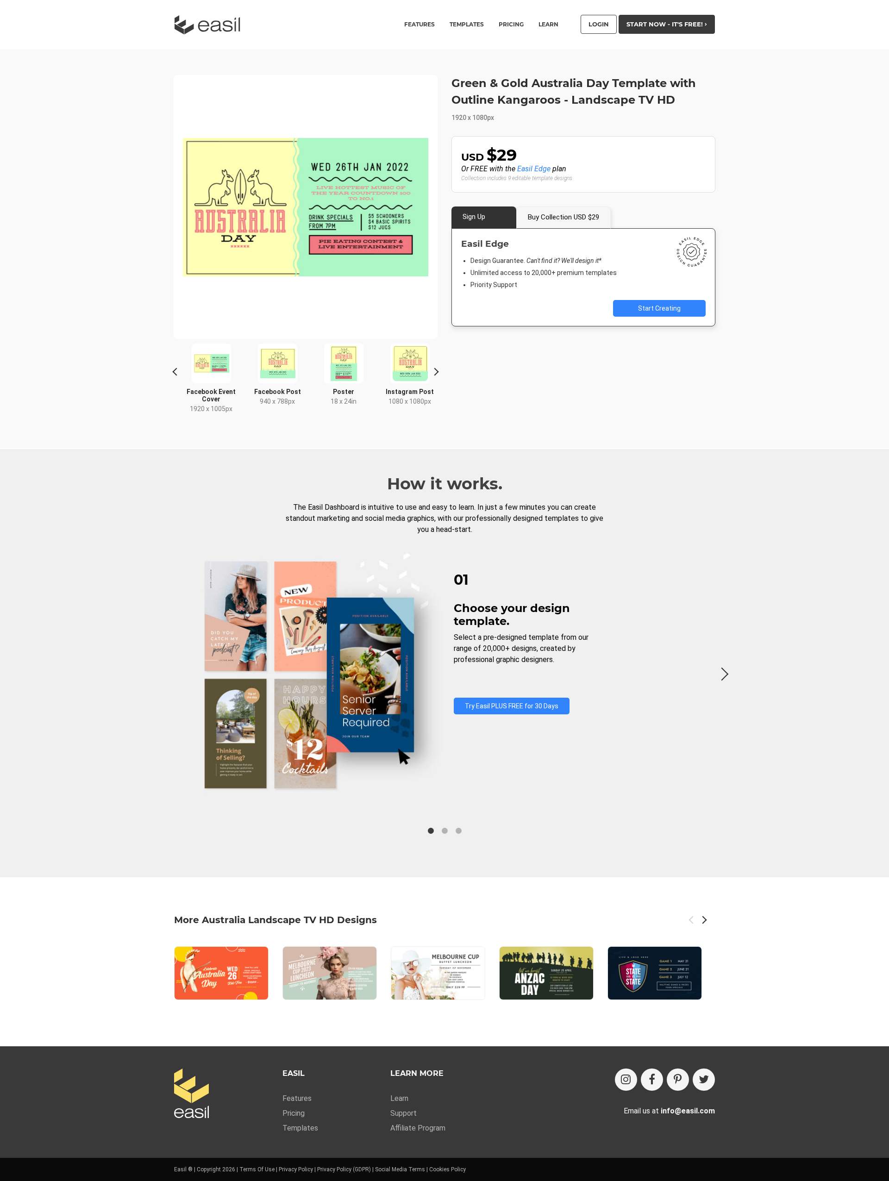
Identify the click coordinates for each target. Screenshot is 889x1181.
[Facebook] (652, 1080)
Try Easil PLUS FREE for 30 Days (511, 706)
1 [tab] (430, 831)
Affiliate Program (417, 1128)
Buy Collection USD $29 (563, 217)
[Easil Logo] (210, 25)
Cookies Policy (447, 1169)
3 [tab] (458, 831)
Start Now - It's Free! (665, 24)
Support (403, 1113)
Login (598, 24)
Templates (300, 1128)
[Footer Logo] (191, 1094)
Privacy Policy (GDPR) (344, 1169)
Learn (548, 24)
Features (297, 1098)
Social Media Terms (400, 1169)
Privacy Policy (296, 1169)
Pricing (511, 24)
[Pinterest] (678, 1080)
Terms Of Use (257, 1169)
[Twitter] (704, 1080)
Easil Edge (534, 168)
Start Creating (659, 308)
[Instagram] (626, 1080)
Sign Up (474, 216)
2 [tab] (444, 831)
